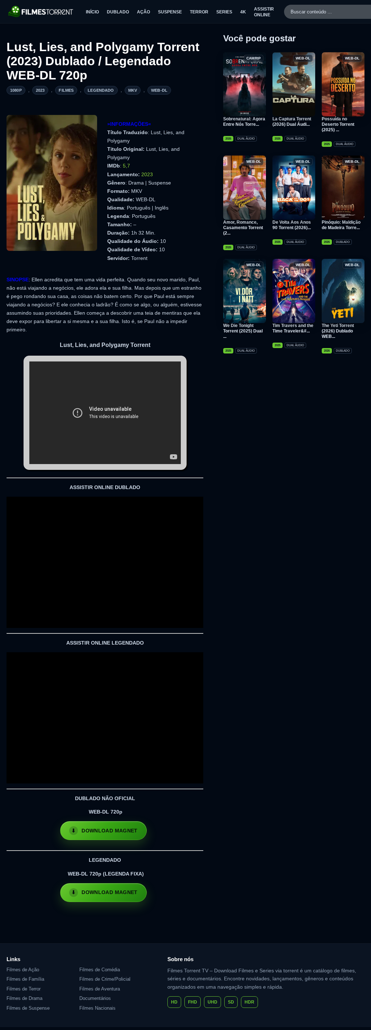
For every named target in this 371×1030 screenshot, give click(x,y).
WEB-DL (159, 90)
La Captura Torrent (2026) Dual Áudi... (291, 121)
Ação (143, 12)
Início (92, 12)
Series (224, 12)
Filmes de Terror (24, 989)
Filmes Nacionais (97, 1008)
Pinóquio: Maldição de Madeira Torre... (341, 225)
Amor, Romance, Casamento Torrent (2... (243, 228)
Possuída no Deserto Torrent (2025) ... (338, 124)
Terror (199, 12)
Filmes (66, 90)
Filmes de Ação (23, 969)
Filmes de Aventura (99, 989)
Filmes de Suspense (28, 1008)
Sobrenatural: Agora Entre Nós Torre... (244, 121)
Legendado (101, 90)
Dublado (118, 12)
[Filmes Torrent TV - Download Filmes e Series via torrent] (41, 11)
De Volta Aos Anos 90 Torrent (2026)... (291, 225)
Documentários (95, 998)
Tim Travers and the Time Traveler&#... (292, 328)
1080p (16, 90)
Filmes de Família (25, 979)
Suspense (170, 12)
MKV (132, 90)
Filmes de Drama (24, 998)
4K (243, 12)
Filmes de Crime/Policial (104, 979)
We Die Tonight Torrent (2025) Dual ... (243, 331)
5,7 (126, 166)
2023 (40, 90)
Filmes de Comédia (99, 969)
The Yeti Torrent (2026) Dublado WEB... (338, 331)
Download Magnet (109, 830)
